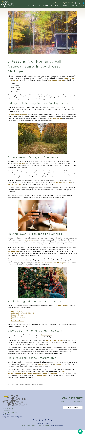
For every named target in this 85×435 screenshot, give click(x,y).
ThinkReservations (56, 425)
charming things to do (56, 80)
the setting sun (46, 335)
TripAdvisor (42, 420)
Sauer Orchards (16, 311)
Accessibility (39, 424)
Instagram (39, 420)
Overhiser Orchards (18, 317)
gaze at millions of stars (54, 340)
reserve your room (44, 364)
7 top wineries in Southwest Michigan (51, 263)
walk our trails (20, 163)
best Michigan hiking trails (61, 182)
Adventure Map (13, 251)
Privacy (46, 424)
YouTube (51, 420)
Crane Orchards (16, 319)
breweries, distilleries (24, 373)
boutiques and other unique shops (44, 373)
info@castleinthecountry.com (12, 417)
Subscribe (73, 407)
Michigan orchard (62, 305)
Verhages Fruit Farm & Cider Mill (22, 313)
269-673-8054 (69, 3)
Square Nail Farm (17, 315)
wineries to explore (29, 240)
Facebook (33, 420)
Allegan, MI (57, 3)
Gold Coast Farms (17, 321)
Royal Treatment (56, 118)
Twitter (36, 420)
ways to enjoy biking (15, 184)
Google (48, 420)
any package (58, 364)
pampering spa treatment (18, 115)
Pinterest (45, 420)
